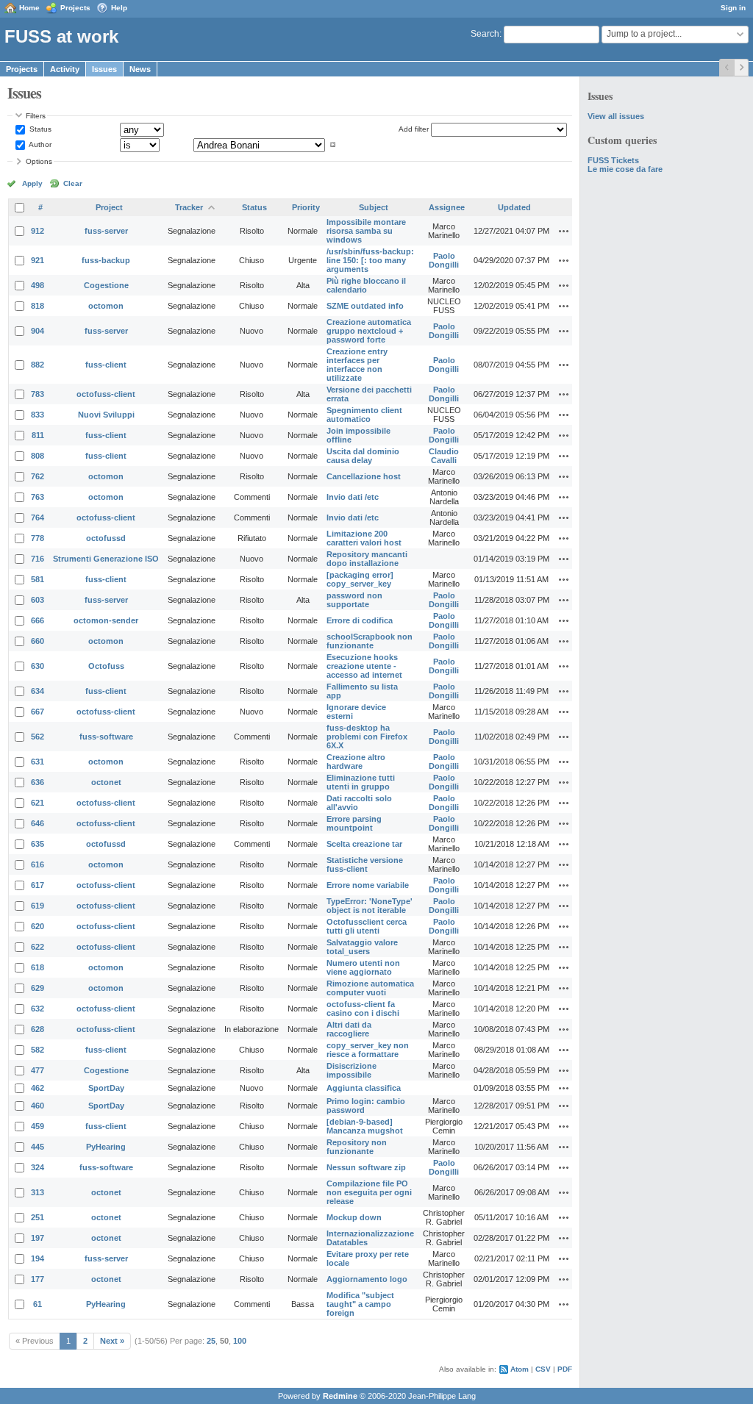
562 (37, 736)
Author (39, 144)
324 (37, 1167)
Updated (514, 207)
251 (37, 1217)
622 (37, 946)
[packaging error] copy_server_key (359, 579)
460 (37, 1105)
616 (37, 864)
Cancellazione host (363, 476)
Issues (104, 69)
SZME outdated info (365, 305)
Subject (373, 207)
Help (119, 8)
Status (39, 129)
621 (37, 802)
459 (37, 1126)
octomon (106, 305)
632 (37, 1008)
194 (37, 1258)
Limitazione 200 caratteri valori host (364, 538)
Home (29, 8)
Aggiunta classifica (363, 1088)
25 (211, 1340)
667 (37, 711)
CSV (543, 1369)
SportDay (106, 1088)
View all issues (616, 116)
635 (37, 843)
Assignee (447, 207)
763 (37, 497)
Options (39, 161)
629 (37, 988)
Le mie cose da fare (625, 169)
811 (38, 435)
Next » (112, 1340)
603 (37, 599)
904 (37, 330)
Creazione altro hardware (355, 761)
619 (37, 905)
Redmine (340, 1396)
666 (37, 620)
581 (37, 579)
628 (37, 1029)
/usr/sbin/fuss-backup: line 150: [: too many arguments (370, 260)
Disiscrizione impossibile (351, 1070)
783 (37, 394)
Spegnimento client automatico (364, 414)
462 (37, 1088)
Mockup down (354, 1217)
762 (37, 476)
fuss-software (106, 736)
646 (37, 823)
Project (109, 207)
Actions (564, 231)
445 (37, 1146)
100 (239, 1340)
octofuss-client (105, 394)
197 (37, 1237)
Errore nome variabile (367, 885)
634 (37, 691)
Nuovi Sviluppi (106, 414)
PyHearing (106, 1146)
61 (37, 1304)
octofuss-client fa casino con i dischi (362, 1008)
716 (37, 558)
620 (37, 926)
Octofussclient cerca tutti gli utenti (366, 926)
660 (37, 641)
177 (37, 1279)
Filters (36, 116)
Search (485, 34)
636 (37, 782)
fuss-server (106, 230)
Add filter (414, 129)
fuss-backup (106, 260)
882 (37, 364)
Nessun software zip (366, 1167)
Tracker (189, 207)
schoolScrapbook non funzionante (369, 641)
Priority (306, 207)
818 (37, 305)
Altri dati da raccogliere (348, 1029)
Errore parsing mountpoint (354, 823)
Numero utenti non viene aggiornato (363, 967)
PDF (564, 1369)
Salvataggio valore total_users (362, 947)
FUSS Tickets (613, 160)
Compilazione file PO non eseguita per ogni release (369, 1192)
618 (37, 967)
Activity (64, 69)
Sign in (733, 8)
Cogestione (106, 285)
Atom (519, 1369)
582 (37, 1049)
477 (37, 1070)
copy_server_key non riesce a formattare (367, 1050)
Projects (75, 8)
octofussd (106, 538)
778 (37, 538)
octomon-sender (106, 620)
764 (37, 517)
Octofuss (106, 666)
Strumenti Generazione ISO (106, 558)
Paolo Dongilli (444, 260)
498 (37, 285)
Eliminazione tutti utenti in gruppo (360, 782)
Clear (72, 183)
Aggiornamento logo (366, 1279)
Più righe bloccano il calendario (366, 285)
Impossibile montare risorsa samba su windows (366, 231)
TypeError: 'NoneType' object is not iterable (369, 905)
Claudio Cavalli (444, 456)
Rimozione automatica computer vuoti (370, 988)
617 (37, 885)
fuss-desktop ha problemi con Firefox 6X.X (366, 736)
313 (37, 1192)
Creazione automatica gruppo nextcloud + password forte (368, 331)
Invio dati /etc (352, 497)
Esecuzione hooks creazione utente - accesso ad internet (364, 666)
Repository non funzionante (356, 1147)
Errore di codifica (359, 620)
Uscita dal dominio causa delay (362, 456)
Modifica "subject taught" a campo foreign (360, 1304)
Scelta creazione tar (364, 843)
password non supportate (354, 600)
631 (37, 761)
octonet (106, 782)
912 (37, 230)
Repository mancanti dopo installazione (366, 558)
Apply (32, 183)
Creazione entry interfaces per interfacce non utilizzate (357, 364)
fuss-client (105, 364)
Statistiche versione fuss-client (364, 864)
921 (37, 260)
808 (37, 455)
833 (37, 414)
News (140, 69)
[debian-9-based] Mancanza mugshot (364, 1126)
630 (37, 666)
